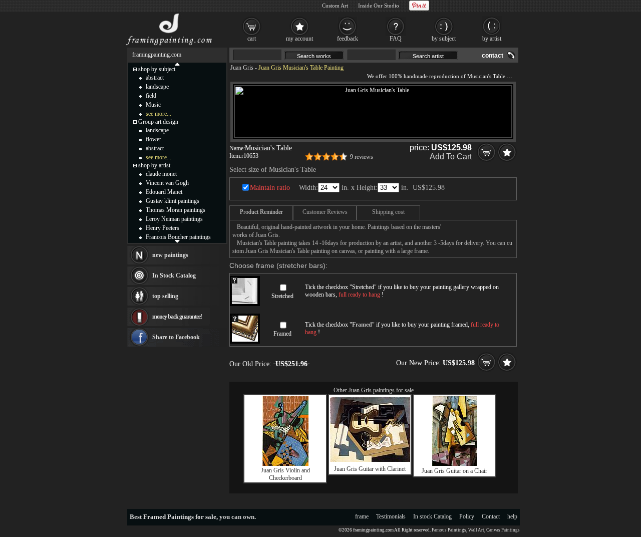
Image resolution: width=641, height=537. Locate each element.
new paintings (170, 254)
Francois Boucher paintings (178, 236)
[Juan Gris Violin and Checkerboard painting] (285, 463)
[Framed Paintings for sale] (169, 45)
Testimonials (391, 516)
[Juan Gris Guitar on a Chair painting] (454, 463)
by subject (444, 38)
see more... (158, 113)
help (512, 516)
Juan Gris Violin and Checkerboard (285, 474)
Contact (491, 516)
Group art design (158, 121)
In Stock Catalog (174, 275)
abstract (155, 77)
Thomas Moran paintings (175, 209)
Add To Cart (451, 156)
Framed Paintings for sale (179, 516)
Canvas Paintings (503, 529)
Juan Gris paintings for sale (381, 390)
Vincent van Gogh (167, 182)
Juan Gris (241, 67)
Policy (466, 516)
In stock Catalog (432, 516)
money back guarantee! (177, 316)
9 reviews (361, 156)
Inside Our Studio (378, 6)
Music (153, 104)
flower (153, 139)
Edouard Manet (164, 191)
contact (492, 55)
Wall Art (476, 529)
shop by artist (154, 165)
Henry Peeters (162, 227)
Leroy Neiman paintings (174, 218)
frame (362, 516)
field (151, 95)
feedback (347, 38)
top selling (165, 296)
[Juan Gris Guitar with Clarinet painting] (370, 459)
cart (251, 38)
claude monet (161, 173)
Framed (282, 333)
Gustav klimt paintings (172, 200)
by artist (491, 38)
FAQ (396, 38)
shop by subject (156, 69)
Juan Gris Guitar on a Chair (454, 470)
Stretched (282, 296)
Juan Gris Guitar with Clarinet (370, 468)
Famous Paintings (449, 529)
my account (299, 38)
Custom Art (335, 6)
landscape (157, 86)
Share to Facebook (176, 337)
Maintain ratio (270, 187)
